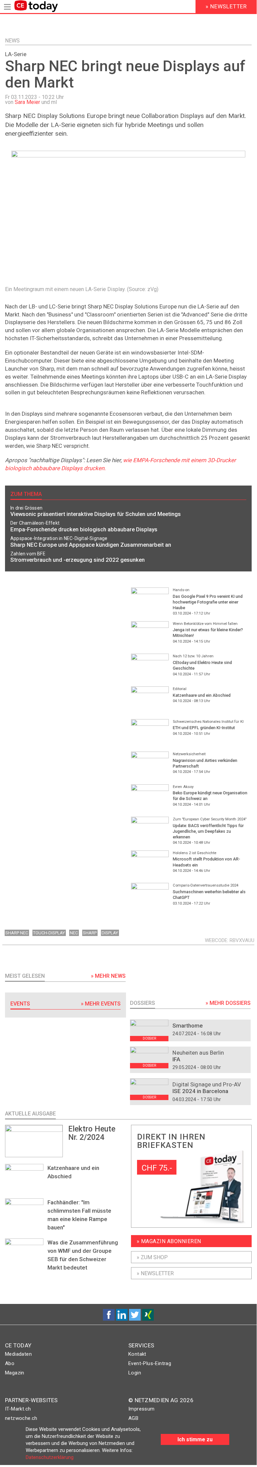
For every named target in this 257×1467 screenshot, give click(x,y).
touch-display (49, 932)
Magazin (14, 1373)
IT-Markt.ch (18, 1409)
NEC (74, 932)
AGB (133, 1418)
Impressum (141, 1409)
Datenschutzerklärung (50, 1457)
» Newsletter (155, 1273)
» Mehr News (108, 976)
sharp (90, 932)
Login (134, 1373)
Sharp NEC (16, 932)
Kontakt (137, 1354)
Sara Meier (27, 102)
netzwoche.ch (21, 1418)
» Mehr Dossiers (228, 1003)
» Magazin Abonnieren (169, 1241)
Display (110, 932)
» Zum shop (152, 1257)
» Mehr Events (101, 1004)
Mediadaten (18, 1354)
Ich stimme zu (195, 1439)
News (12, 40)
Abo (9, 1363)
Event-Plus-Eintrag (149, 1363)
